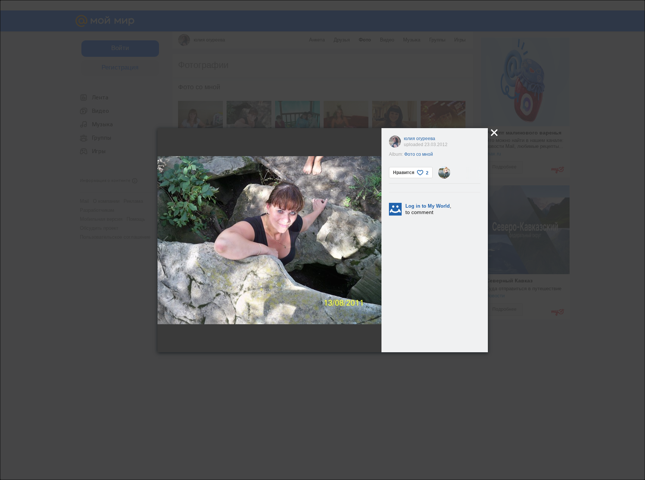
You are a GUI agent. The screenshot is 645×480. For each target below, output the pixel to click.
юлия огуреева (419, 138)
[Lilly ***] (444, 173)
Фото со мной (418, 154)
